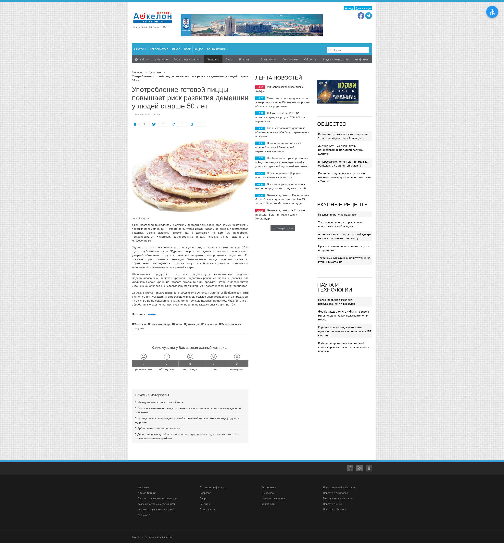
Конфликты (362, 59)
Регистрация (364, 8)
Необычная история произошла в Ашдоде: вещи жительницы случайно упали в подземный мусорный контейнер (282, 162)
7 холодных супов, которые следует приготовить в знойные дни (341, 224)
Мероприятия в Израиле (337, 498)
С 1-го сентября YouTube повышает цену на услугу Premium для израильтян (280, 117)
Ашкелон (140, 49)
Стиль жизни (268, 59)
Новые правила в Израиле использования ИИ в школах (278, 175)
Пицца (178, 324)
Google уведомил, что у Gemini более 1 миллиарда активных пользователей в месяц (343, 315)
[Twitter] (161, 124)
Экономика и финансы (213, 487)
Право (176, 49)
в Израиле (161, 59)
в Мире (144, 59)
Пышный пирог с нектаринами (337, 214)
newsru (151, 314)
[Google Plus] (179, 124)
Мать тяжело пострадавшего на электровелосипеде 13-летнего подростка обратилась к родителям (282, 102)
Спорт (229, 59)
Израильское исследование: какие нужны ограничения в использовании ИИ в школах (344, 331)
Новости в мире (332, 504)
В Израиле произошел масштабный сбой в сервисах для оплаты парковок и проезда (344, 347)
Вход (350, 8)
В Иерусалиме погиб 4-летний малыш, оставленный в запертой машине (343, 163)
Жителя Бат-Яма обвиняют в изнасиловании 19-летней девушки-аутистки (341, 150)
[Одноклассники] (198, 124)
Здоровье (155, 72)
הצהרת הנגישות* (147, 493)
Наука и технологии (336, 59)
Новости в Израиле (334, 509)
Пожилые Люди (160, 324)
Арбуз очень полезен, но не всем (158, 428)
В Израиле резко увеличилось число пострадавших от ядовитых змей (280, 186)
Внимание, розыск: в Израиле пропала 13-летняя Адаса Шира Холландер (280, 214)
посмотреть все (283, 228)
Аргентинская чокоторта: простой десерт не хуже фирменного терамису (344, 236)
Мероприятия (159, 49)
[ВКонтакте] (142, 124)
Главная (137, 72)
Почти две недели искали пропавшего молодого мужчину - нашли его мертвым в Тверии (344, 177)
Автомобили (290, 59)
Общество (310, 59)
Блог (187, 49)
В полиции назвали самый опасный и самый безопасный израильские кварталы (278, 147)
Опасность (210, 324)
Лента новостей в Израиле (339, 487)
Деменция (193, 324)
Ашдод (199, 49)
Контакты (143, 487)
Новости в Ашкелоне (335, 493)
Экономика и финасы (187, 59)
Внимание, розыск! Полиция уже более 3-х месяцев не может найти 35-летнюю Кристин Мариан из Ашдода (282, 199)
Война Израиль (217, 49)
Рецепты (244, 59)
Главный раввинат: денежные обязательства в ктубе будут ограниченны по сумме (282, 132)
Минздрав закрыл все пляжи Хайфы (160, 402)
